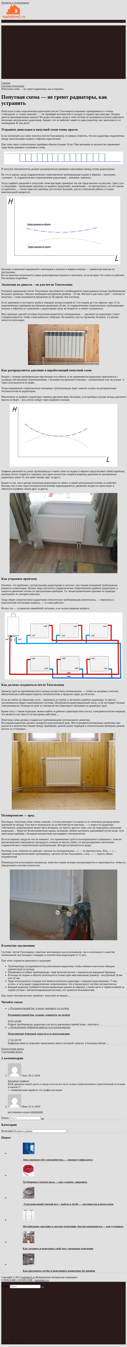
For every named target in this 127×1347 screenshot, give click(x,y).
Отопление (14, 50)
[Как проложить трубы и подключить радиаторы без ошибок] (28, 1264)
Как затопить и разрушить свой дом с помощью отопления (58, 1248)
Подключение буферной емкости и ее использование (39, 1033)
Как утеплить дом (25, 29)
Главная (5, 83)
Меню (7, 21)
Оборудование (16, 77)
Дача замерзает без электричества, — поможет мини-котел (58, 1159)
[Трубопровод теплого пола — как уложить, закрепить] (28, 1175)
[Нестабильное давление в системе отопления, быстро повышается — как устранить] (28, 1219)
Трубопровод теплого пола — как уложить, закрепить (55, 1182)
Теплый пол (21, 71)
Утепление (14, 26)
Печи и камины (23, 62)
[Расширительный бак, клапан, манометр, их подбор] (38, 1008)
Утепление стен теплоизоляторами (34, 32)
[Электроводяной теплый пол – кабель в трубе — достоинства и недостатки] (28, 1197)
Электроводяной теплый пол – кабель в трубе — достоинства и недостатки (68, 1204)
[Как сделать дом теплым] (14, 18)
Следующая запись (12, 1051)
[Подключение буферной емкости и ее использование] (39, 1027)
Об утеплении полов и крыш (31, 35)
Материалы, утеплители (28, 44)
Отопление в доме (25, 53)
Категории (7, 1131)
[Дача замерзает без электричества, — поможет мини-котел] (28, 1153)
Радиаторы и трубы (26, 65)
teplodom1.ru (28, 1277)
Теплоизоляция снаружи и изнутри (34, 38)
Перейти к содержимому (15, 2)
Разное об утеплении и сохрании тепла (37, 47)
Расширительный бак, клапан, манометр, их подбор (39, 1015)
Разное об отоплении (26, 74)
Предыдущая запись (12, 1048)
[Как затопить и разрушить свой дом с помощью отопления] (28, 1242)
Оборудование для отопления (31, 68)
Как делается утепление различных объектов (40, 41)
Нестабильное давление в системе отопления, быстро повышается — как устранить (73, 1226)
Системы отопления (26, 56)
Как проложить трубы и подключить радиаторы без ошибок (59, 1270)
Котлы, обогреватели (26, 59)
